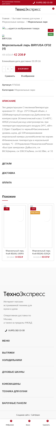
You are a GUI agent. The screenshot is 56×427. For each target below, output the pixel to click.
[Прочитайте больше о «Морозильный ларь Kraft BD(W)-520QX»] (46, 218)
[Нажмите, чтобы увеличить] (7, 26)
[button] (20, 218)
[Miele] (14, 276)
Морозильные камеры (13, 22)
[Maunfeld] (41, 276)
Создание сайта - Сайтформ (28, 415)
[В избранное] (20, 210)
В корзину (23, 69)
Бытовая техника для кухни (26, 19)
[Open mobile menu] (3, 10)
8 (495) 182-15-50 (44, 3)
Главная (6, 19)
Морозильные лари (38, 22)
